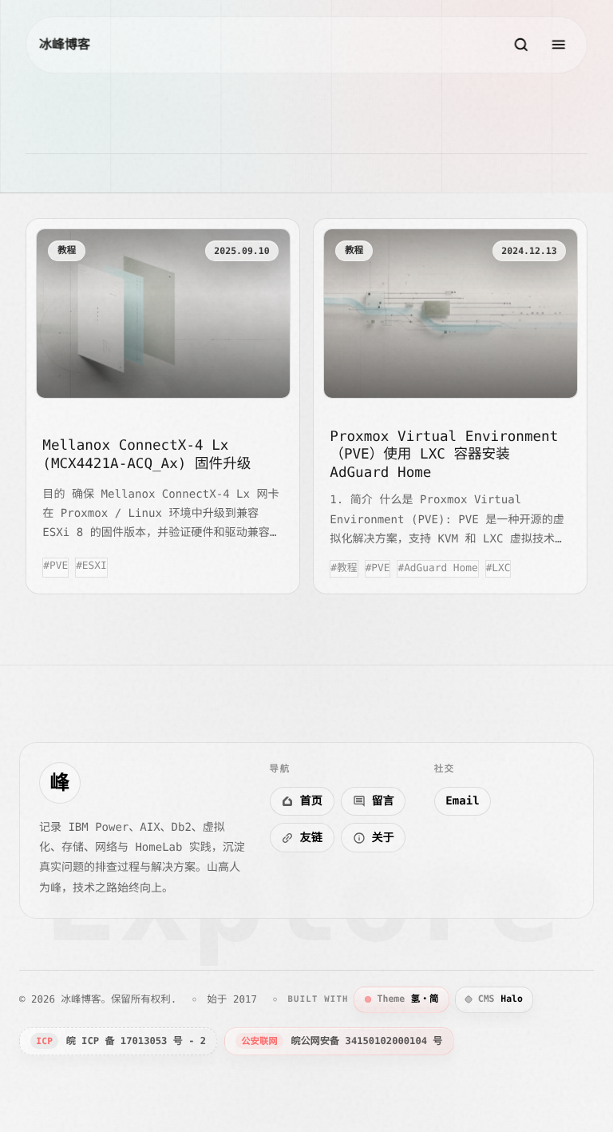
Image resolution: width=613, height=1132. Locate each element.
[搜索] (521, 45)
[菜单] (559, 45)
